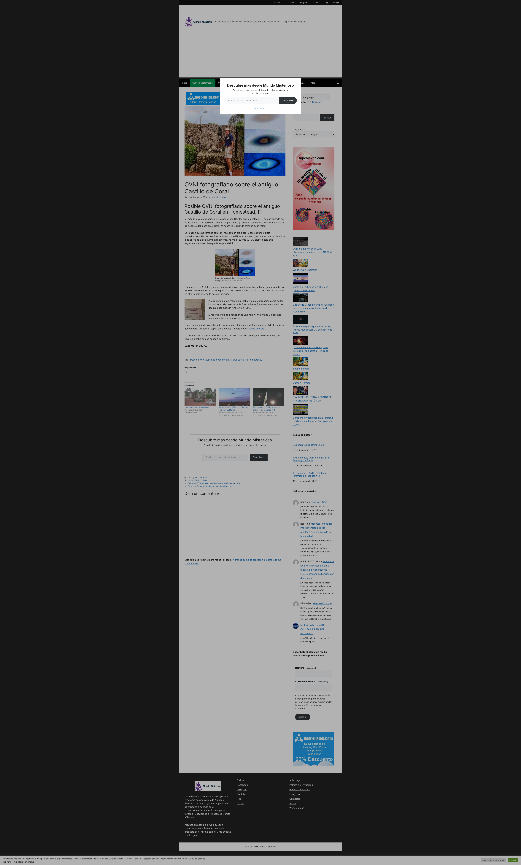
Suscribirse (287, 100)
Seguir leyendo (260, 108)
